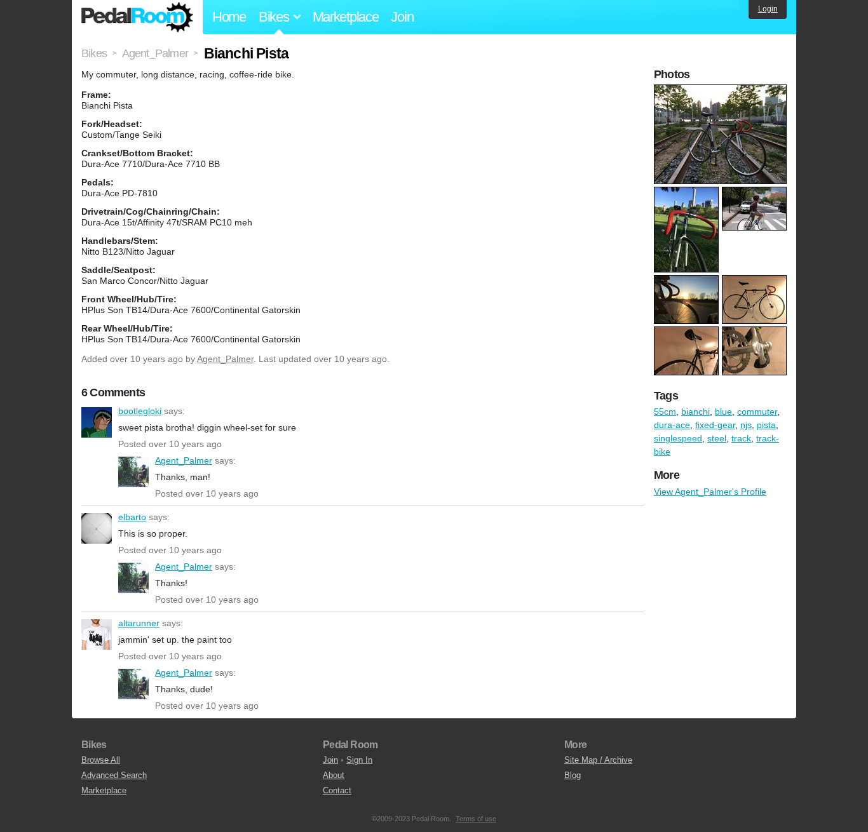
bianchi (695, 411)
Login (768, 8)
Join (402, 17)
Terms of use (476, 818)
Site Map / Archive (598, 760)
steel (716, 438)
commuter (757, 411)
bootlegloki (96, 422)
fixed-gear (715, 425)
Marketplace (346, 17)
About (333, 775)
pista (766, 425)
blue (723, 411)
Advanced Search (114, 775)
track (741, 438)
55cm (665, 411)
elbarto (96, 528)
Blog (572, 775)
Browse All (100, 760)
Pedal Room (137, 17)
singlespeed (678, 438)
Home (229, 17)
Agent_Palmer (225, 359)
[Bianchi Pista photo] (722, 91)
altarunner (96, 634)
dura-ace (672, 425)
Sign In (359, 760)
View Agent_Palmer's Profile (710, 491)
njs (746, 425)
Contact (337, 790)
